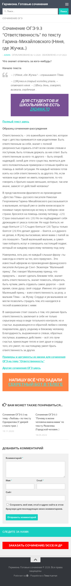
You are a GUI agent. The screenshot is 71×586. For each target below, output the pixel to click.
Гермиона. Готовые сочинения (25, 4)
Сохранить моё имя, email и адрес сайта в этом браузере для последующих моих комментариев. (34, 506)
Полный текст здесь (15, 121)
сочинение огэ (12, 18)
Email (40, 480)
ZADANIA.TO (39, 109)
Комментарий (14, 458)
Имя (9, 480)
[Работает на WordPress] (27, 576)
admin (7, 55)
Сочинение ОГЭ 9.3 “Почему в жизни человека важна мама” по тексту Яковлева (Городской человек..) (50, 422)
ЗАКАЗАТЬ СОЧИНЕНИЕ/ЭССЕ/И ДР (35, 545)
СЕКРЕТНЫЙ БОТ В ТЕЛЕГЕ (35, 384)
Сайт (8, 492)
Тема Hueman (50, 575)
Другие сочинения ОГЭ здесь (21, 368)
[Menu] (67, 4)
